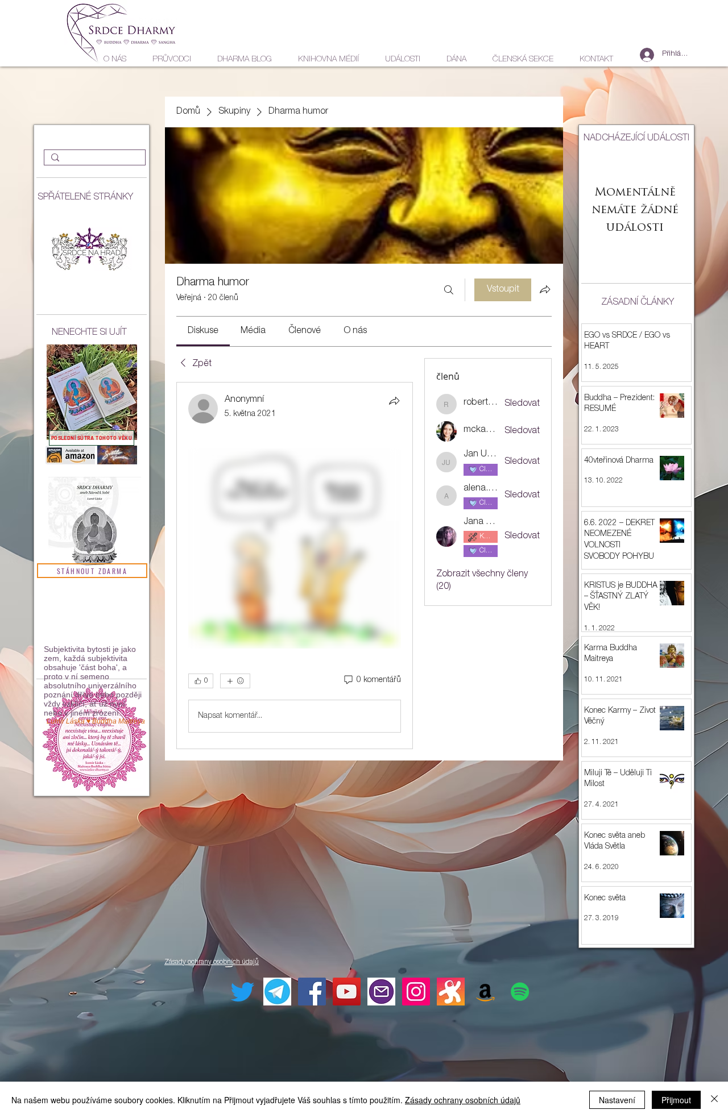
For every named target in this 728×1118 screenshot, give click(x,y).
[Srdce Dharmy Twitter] (243, 991)
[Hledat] (449, 290)
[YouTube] (347, 991)
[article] (294, 565)
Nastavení (617, 1099)
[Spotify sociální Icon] (520, 991)
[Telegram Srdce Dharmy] (277, 991)
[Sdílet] (394, 401)
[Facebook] (312, 991)
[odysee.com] (451, 991)
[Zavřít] (714, 1100)
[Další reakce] (235, 681)
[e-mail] (381, 991)
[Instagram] (416, 991)
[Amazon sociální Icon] (485, 991)
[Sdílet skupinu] (545, 289)
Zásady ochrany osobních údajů (462, 1099)
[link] (203, 331)
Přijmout (676, 1099)
